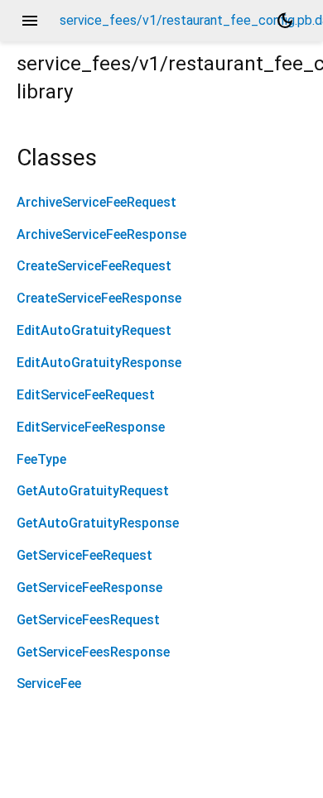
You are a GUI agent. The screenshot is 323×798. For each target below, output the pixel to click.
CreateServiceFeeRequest (94, 266)
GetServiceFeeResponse (89, 587)
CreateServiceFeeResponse (99, 298)
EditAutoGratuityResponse (99, 362)
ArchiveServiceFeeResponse (101, 234)
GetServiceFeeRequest (84, 555)
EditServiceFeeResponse (91, 427)
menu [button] (30, 21)
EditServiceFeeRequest (86, 395)
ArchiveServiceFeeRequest (96, 202)
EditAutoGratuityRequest (94, 330)
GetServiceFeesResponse (93, 652)
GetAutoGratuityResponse (98, 523)
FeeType (41, 459)
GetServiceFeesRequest (88, 620)
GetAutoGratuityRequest (93, 491)
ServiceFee (49, 683)
